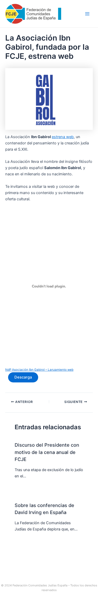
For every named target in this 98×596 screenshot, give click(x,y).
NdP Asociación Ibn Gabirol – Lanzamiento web (39, 369)
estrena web (63, 136)
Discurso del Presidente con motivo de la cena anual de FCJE (47, 452)
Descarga (23, 377)
